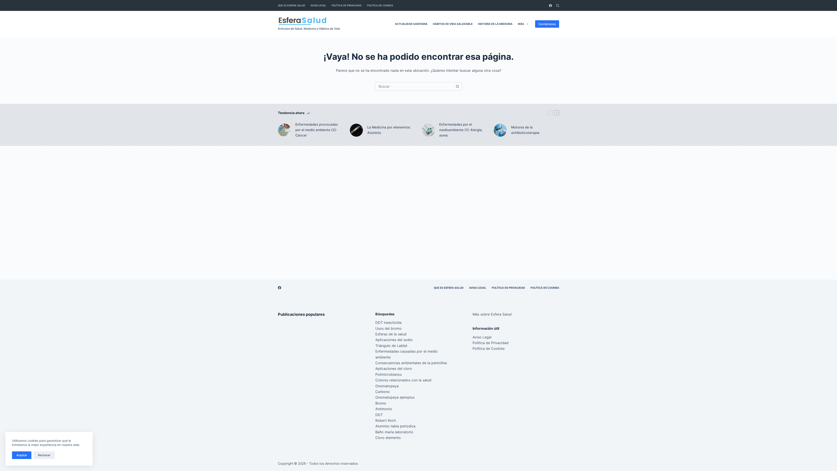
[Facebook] (550, 5)
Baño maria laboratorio (394, 432)
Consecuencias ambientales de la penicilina (411, 363)
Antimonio (383, 409)
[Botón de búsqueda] (457, 86)
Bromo (380, 403)
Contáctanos (547, 24)
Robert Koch (385, 420)
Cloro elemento (388, 437)
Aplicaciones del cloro (393, 368)
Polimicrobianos (388, 374)
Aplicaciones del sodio (394, 340)
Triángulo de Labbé (391, 345)
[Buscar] (557, 5)
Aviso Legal (318, 5)
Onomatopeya (387, 386)
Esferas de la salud (391, 334)
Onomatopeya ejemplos (395, 397)
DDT (379, 415)
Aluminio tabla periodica (395, 426)
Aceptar (21, 455)
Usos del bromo (388, 328)
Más (521, 24)
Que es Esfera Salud (291, 5)
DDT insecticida (388, 322)
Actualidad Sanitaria (411, 24)
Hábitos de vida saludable (453, 24)
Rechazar (44, 455)
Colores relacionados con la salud (403, 380)
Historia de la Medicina (495, 24)
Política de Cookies (380, 5)
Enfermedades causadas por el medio (406, 351)
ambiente (383, 357)
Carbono (382, 391)
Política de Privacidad (347, 5)
